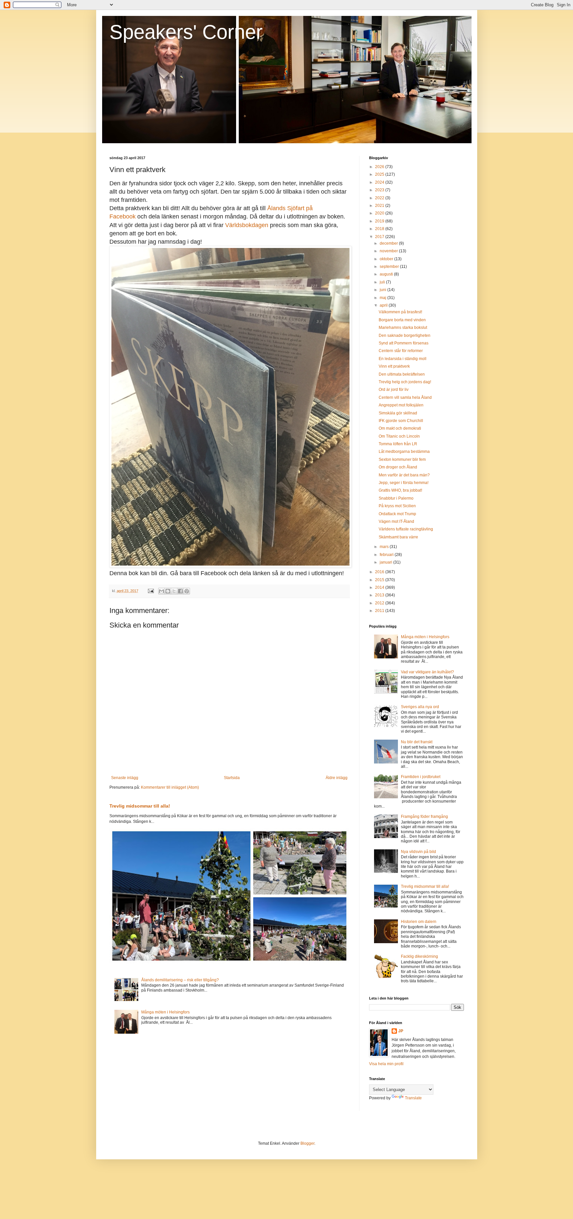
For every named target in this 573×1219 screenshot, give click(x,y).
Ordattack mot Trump (397, 514)
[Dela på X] (174, 591)
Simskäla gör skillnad (398, 413)
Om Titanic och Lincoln (399, 436)
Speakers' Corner (186, 32)
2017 (380, 236)
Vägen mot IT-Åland (396, 521)
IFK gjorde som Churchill (401, 420)
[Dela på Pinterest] (186, 591)
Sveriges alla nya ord (420, 706)
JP (400, 1031)
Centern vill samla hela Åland (405, 397)
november (389, 251)
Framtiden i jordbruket (420, 776)
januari (386, 562)
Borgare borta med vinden (402, 320)
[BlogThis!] (167, 591)
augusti (387, 274)
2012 (380, 603)
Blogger (307, 1143)
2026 (380, 166)
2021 (380, 205)
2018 (380, 228)
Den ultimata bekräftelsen (402, 374)
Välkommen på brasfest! (400, 312)
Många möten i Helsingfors (165, 1012)
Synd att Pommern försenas (403, 343)
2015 (380, 580)
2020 (380, 213)
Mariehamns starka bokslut (403, 327)
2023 (380, 190)
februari (387, 554)
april (384, 305)
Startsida (232, 777)
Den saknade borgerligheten (404, 335)
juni (383, 289)
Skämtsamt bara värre (398, 537)
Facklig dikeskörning (419, 956)
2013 (380, 595)
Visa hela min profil (386, 1064)
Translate (413, 1098)
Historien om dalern (418, 921)
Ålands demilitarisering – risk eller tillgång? (180, 980)
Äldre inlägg (337, 777)
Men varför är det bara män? (404, 475)
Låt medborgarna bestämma (404, 451)
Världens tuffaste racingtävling (406, 529)
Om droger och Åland (398, 467)
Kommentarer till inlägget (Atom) (170, 787)
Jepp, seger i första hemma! (403, 482)
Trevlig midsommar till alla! (139, 806)
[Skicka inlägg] (150, 591)
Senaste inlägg (124, 777)
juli (383, 282)
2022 (380, 198)
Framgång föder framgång (424, 816)
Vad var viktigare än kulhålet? (427, 672)
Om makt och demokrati (400, 428)
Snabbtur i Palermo (396, 498)
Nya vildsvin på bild (418, 851)
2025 (380, 174)
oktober (387, 259)
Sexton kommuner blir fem (402, 459)
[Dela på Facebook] (180, 591)
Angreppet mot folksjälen (401, 405)
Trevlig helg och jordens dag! (405, 382)
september (390, 266)
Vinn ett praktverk (394, 366)
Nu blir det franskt (416, 742)
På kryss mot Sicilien (397, 506)
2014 (380, 587)
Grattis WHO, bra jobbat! (400, 490)
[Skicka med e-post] (161, 591)
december (389, 243)
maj (383, 297)
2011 (380, 610)
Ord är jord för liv (394, 389)
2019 (380, 221)
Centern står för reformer (401, 350)
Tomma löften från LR (398, 444)
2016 (380, 572)
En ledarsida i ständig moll (402, 358)
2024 (380, 182)
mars (385, 546)
